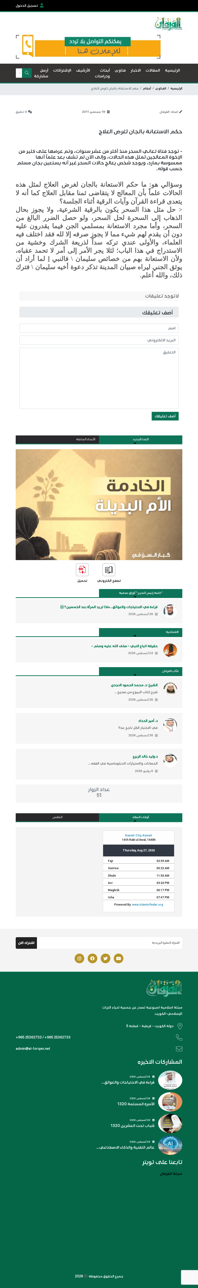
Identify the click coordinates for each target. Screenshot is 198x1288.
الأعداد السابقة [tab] (85, 439)
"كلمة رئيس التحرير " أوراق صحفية (141, 593)
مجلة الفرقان (171, 1173)
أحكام (147, 88)
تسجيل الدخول (27, 6)
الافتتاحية (172, 632)
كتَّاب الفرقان (170, 671)
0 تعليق (21, 112)
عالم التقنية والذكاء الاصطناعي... (125, 1147)
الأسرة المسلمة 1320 (136, 1104)
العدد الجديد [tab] (141, 439)
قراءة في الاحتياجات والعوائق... (128, 1082)
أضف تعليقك (165, 416)
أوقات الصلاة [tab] (141, 817)
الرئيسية (176, 88)
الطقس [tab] (57, 817)
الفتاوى (160, 88)
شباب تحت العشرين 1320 (133, 1125)
